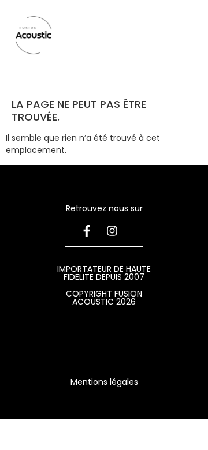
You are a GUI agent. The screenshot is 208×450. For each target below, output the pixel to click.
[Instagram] (112, 231)
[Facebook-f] (87, 231)
